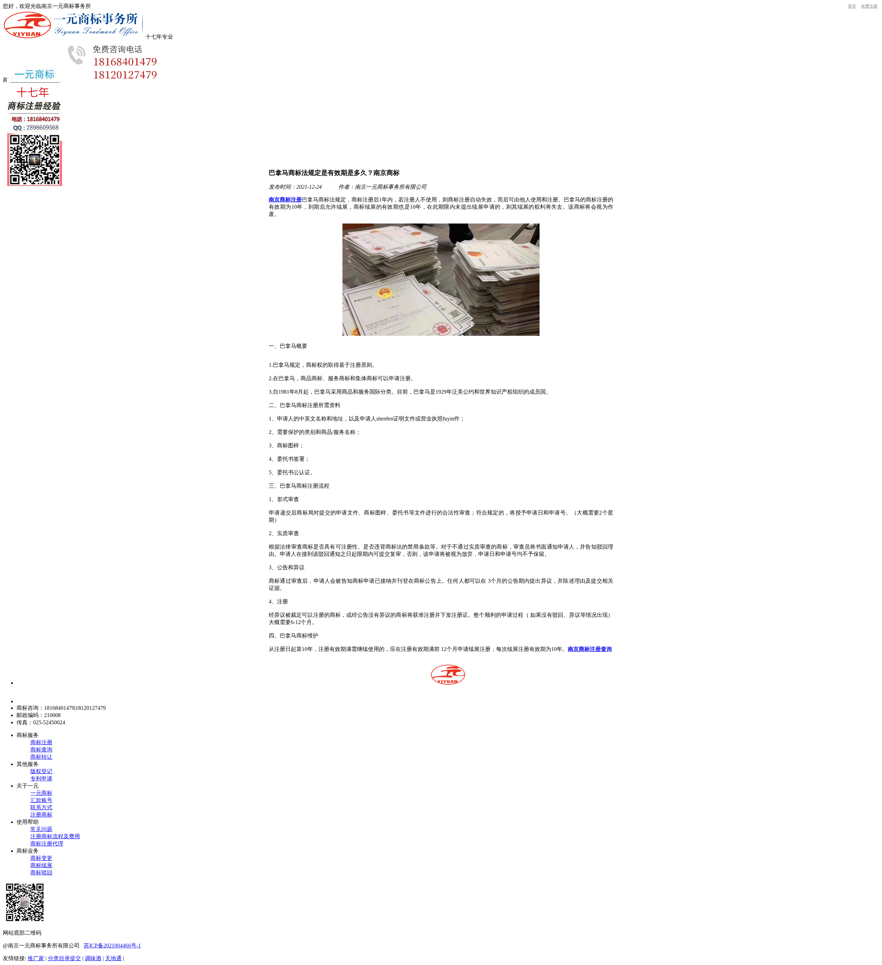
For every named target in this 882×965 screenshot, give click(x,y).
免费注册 (869, 6)
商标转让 (41, 757)
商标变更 (41, 858)
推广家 (36, 958)
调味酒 (93, 958)
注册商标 (41, 815)
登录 (852, 6)
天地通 (113, 958)
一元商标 (41, 793)
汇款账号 (41, 800)
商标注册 (41, 742)
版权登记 (41, 771)
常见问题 (41, 829)
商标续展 (41, 865)
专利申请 (41, 778)
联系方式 (41, 807)
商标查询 (41, 750)
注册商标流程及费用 (55, 836)
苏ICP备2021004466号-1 (112, 945)
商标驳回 (41, 872)
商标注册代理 (46, 844)
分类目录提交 (64, 958)
